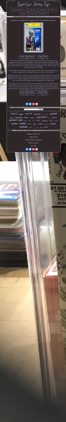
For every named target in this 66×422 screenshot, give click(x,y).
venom (11, 117)
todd (30, 127)
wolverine (46, 124)
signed (13, 113)
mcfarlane (37, 114)
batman (54, 117)
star (33, 120)
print (34, 124)
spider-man (16, 120)
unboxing (44, 120)
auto (29, 120)
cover (38, 120)
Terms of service (33, 143)
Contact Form (33, 137)
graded (53, 113)
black (41, 127)
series (23, 123)
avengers (56, 120)
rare (43, 114)
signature (41, 116)
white (25, 120)
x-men (40, 124)
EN (32, 146)
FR (35, 146)
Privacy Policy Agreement (34, 140)
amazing (18, 117)
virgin (51, 120)
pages (21, 114)
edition (30, 124)
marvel (28, 113)
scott (37, 127)
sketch (53, 124)
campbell (32, 118)
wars (49, 118)
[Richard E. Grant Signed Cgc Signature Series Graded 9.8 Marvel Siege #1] (33, 37)
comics (14, 123)
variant (23, 126)
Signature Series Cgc (33, 134)
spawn (47, 114)
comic (26, 117)
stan (46, 127)
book (34, 127)
